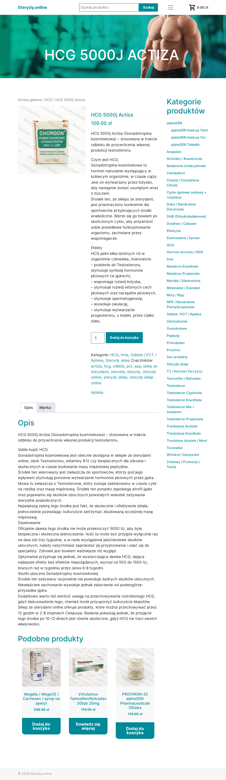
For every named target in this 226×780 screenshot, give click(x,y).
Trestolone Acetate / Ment (187, 440)
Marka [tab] (45, 407)
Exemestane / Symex (183, 238)
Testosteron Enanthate (184, 400)
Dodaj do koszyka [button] (41, 726)
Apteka (97, 392)
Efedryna (174, 231)
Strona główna (29, 100)
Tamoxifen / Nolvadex (184, 378)
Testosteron (176, 386)
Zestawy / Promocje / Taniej (183, 464)
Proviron (173, 350)
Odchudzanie (177, 321)
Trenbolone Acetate (182, 426)
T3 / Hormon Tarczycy (184, 371)
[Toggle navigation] (170, 7)
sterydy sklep (115, 377)
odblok (118, 366)
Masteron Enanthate (182, 266)
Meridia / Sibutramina (183, 281)
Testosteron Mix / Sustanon (180, 409)
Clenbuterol (176, 173)
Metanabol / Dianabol (183, 288)
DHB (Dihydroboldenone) (186, 216)
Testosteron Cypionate (184, 393)
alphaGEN (174, 123)
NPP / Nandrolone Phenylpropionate (181, 304)
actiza (96, 366)
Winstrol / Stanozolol (183, 455)
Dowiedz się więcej (88, 726)
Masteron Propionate (183, 273)
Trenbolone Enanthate (184, 433)
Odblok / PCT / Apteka (184, 314)
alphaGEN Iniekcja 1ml (188, 137)
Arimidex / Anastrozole (184, 159)
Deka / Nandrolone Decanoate (181, 206)
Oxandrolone (177, 328)
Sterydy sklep (118, 360)
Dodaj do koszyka (124, 337)
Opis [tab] (28, 407)
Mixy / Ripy (175, 295)
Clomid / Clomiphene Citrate (183, 182)
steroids (118, 371)
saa (137, 366)
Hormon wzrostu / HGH (185, 252)
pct (129, 366)
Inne (124, 355)
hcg (107, 366)
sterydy (134, 371)
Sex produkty (177, 357)
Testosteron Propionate (185, 419)
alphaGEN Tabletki (185, 144)
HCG (48, 100)
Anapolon (174, 152)
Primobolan (176, 343)
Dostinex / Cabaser (182, 223)
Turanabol (174, 448)
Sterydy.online (32, 7)
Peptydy (173, 336)
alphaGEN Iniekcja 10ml (189, 130)
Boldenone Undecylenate (186, 166)
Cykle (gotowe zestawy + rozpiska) (187, 194)
